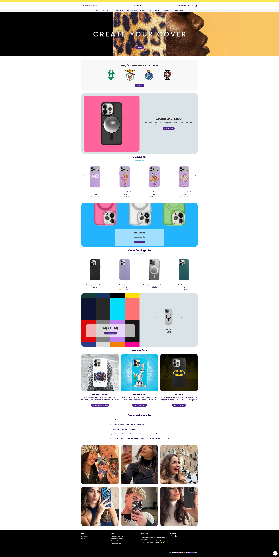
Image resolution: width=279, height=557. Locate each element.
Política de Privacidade (117, 536)
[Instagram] (171, 536)
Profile (83, 538)
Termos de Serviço (116, 541)
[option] (139, 34)
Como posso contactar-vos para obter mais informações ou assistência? (136, 438)
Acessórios (167, 10)
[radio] (91, 196)
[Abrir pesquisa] (82, 5)
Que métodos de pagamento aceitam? (124, 420)
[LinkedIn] (176, 536)
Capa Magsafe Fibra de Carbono (95, 285)
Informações (178, 10)
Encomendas (84, 536)
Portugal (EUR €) (182, 5)
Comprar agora (110, 333)
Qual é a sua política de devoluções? (123, 429)
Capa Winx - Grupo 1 (154, 192)
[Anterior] (82, 57)
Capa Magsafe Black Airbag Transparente (168, 328)
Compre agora (140, 160)
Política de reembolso (117, 538)
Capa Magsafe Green (184, 285)
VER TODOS (139, 85)
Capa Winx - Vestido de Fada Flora (124, 192)
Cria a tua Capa (100, 10)
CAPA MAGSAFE (139, 242)
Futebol (109, 10)
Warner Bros (119, 10)
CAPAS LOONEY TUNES (139, 405)
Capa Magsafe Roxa (124, 285)
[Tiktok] (173, 536)
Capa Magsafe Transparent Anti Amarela (154, 285)
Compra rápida (168, 128)
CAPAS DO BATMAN (179, 405)
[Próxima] (197, 57)
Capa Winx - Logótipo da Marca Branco (95, 192)
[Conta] (192, 5)
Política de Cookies (116, 543)
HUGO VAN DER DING (132, 10)
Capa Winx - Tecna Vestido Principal (184, 192)
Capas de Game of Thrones (100, 405)
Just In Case (94, 553)
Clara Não (143, 10)
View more (139, 47)
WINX (150, 10)
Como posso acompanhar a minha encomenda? (127, 425)
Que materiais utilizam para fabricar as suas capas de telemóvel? (133, 434)
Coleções (157, 10)
